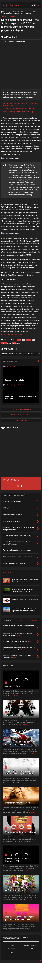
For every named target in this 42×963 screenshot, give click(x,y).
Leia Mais (15, 695)
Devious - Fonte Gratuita (14, 380)
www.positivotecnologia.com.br (12, 334)
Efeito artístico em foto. (16, 715)
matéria (13, 16)
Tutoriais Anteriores (30, 945)
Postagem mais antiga (21, 415)
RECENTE (7, 573)
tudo (8, 16)
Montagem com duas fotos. (17, 803)
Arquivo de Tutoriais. (14, 686)
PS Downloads (12, 949)
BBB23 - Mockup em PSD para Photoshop (18, 112)
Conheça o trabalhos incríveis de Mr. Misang (19, 109)
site (25, 275)
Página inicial (21, 420)
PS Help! (30, 949)
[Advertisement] (21, 66)
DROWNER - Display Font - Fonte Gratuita (25, 599)
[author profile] (5, 42)
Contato (12, 952)
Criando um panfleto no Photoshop (20, 832)
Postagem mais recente (21, 409)
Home (2, 16)
